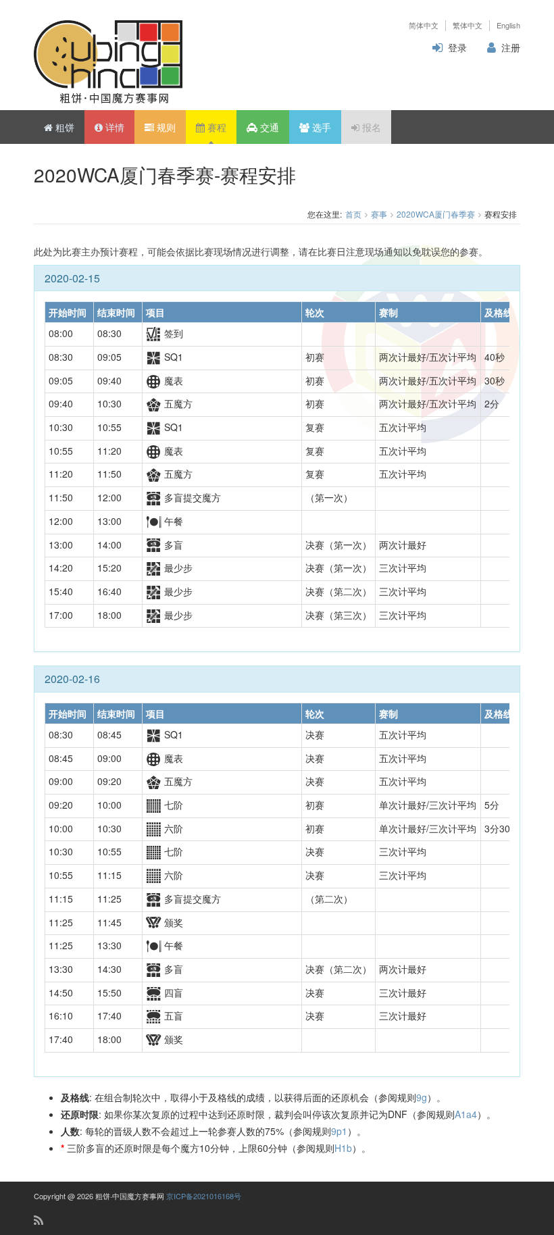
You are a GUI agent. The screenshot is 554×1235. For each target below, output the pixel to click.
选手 (320, 127)
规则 (165, 127)
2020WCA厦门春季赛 (436, 214)
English (508, 25)
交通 (268, 127)
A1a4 (466, 1114)
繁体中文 (467, 25)
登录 (457, 47)
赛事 (379, 214)
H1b (343, 1148)
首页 (353, 214)
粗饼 (63, 127)
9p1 (339, 1131)
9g (421, 1097)
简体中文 (423, 25)
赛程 (215, 127)
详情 (113, 127)
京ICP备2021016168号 (203, 1195)
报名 (370, 127)
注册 (510, 47)
